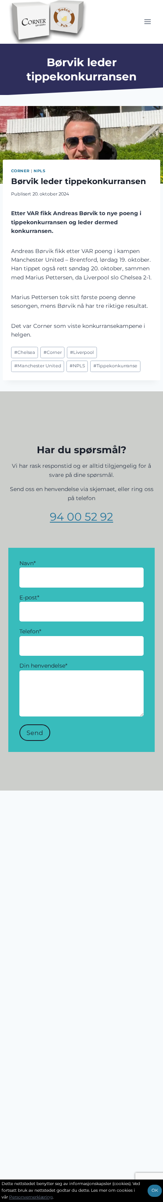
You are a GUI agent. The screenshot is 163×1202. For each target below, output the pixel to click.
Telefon (30, 631)
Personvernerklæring (31, 1197)
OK (155, 1190)
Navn (27, 563)
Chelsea (24, 352)
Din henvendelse (43, 665)
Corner (20, 171)
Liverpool (82, 352)
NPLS (39, 171)
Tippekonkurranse (115, 365)
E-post (29, 597)
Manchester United (37, 365)
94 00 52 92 (81, 516)
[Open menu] (147, 22)
